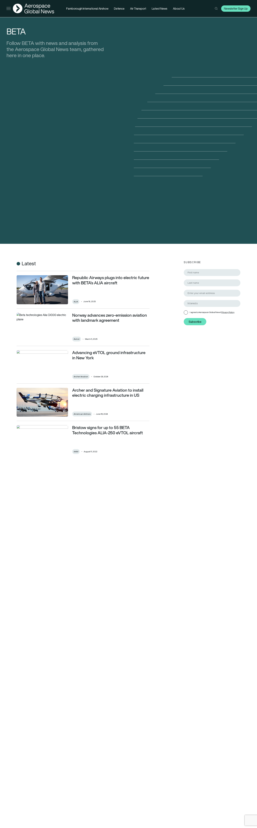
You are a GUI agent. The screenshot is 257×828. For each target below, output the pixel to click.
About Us (179, 8)
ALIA (76, 301)
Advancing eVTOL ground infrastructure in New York (108, 355)
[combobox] (212, 303)
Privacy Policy (227, 312)
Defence (119, 8)
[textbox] (213, 303)
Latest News (159, 8)
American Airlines (82, 413)
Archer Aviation (81, 376)
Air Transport (138, 8)
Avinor (77, 338)
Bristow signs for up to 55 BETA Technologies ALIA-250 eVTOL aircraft (107, 430)
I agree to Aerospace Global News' (212, 312)
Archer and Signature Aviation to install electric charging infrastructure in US (107, 392)
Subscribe (195, 322)
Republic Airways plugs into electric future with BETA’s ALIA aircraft (110, 280)
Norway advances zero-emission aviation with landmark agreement (109, 317)
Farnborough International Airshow (87, 8)
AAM (76, 451)
